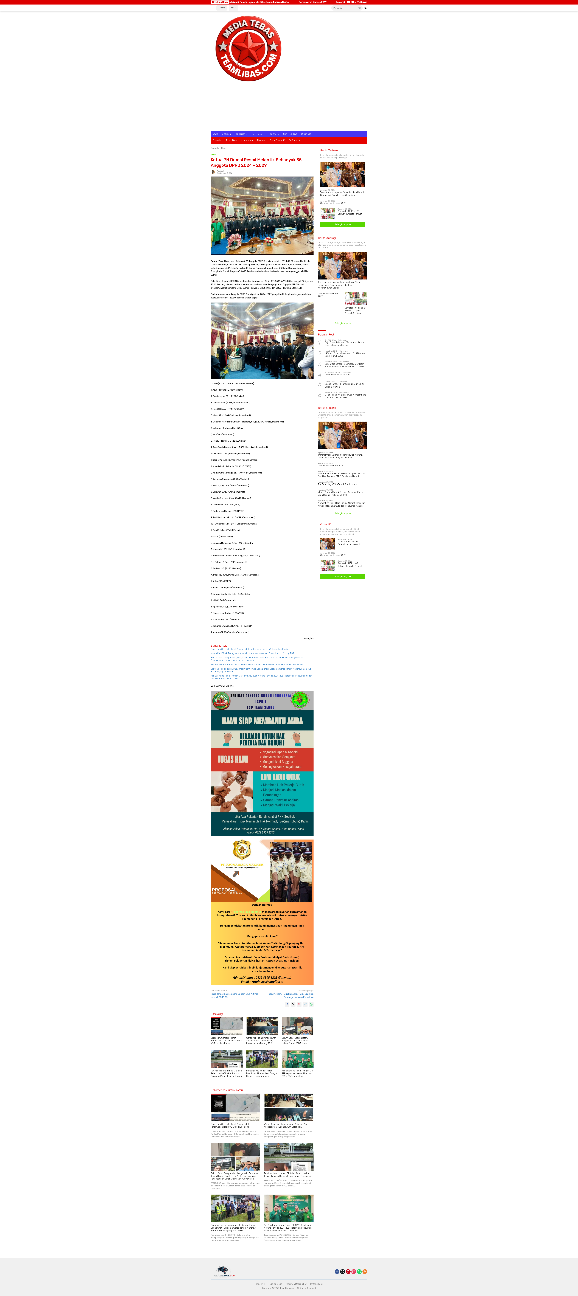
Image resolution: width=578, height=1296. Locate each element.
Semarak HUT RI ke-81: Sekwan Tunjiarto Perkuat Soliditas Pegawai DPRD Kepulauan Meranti (282, 2)
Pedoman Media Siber (296, 1284)
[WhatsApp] (359, 1272)
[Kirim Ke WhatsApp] (311, 1004)
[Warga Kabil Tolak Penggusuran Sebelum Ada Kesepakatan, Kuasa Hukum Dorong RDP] (262, 1026)
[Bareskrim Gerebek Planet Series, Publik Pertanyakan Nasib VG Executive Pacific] (227, 1026)
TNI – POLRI (257, 134)
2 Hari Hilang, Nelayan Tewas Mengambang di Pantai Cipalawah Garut (345, 396)
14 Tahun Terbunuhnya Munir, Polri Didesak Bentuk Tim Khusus (345, 354)
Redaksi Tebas (275, 1284)
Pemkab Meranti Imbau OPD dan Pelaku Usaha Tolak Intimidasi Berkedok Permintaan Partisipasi (257, 664)
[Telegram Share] (305, 1004)
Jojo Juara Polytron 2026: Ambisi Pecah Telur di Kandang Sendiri (344, 343)
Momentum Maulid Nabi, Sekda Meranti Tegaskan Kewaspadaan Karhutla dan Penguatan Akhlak (341, 504)
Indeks (233, 8)
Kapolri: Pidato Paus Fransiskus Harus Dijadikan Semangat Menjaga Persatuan (291, 994)
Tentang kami (316, 1284)
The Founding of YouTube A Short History (363, 2)
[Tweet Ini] (293, 1004)
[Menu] (213, 8)
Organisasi (306, 134)
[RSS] (364, 1272)
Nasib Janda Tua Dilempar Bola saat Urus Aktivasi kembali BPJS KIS (234, 994)
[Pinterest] (348, 1272)
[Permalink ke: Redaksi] (213, 172)
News (215, 134)
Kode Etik (260, 1284)
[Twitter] (342, 1272)
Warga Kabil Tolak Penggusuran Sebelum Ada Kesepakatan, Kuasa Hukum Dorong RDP (252, 653)
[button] (360, 7)
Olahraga (226, 134)
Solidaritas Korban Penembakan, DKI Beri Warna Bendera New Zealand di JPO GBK (344, 365)
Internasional (247, 140)
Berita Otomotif (277, 140)
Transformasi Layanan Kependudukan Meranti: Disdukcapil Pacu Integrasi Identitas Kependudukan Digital (342, 194)
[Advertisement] (289, 108)
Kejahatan (217, 140)
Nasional (273, 134)
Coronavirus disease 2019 (333, 203)
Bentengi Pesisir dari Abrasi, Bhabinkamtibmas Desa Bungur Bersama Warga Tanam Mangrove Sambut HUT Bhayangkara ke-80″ (261, 670)
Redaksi (221, 8)
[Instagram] (353, 1272)
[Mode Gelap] (365, 8)
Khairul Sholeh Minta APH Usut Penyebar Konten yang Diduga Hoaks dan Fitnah (341, 493)
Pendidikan (240, 134)
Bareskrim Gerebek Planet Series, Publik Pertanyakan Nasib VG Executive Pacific (250, 649)
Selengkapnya (342, 224)
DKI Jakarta (294, 140)
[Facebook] (337, 1272)
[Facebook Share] (287, 1004)
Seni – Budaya (290, 134)
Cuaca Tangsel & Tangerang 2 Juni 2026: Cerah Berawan (344, 385)
